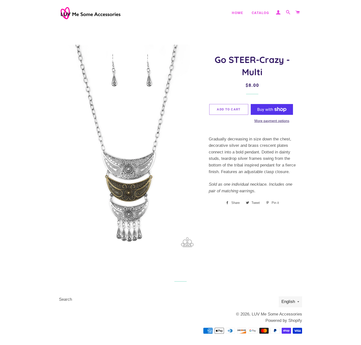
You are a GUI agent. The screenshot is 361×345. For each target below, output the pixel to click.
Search (65, 299)
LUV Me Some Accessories (277, 314)
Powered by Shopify (283, 320)
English (288, 301)
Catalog (260, 13)
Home (237, 13)
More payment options (271, 121)
